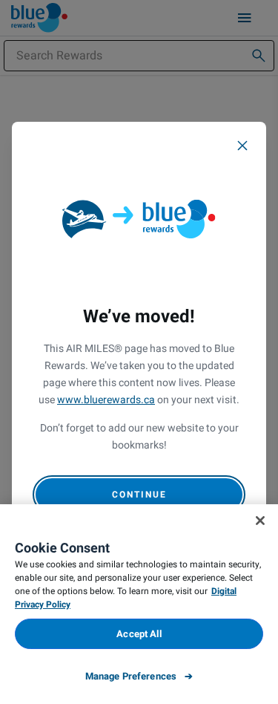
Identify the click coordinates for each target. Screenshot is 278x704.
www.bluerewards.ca (106, 400)
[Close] (242, 145)
